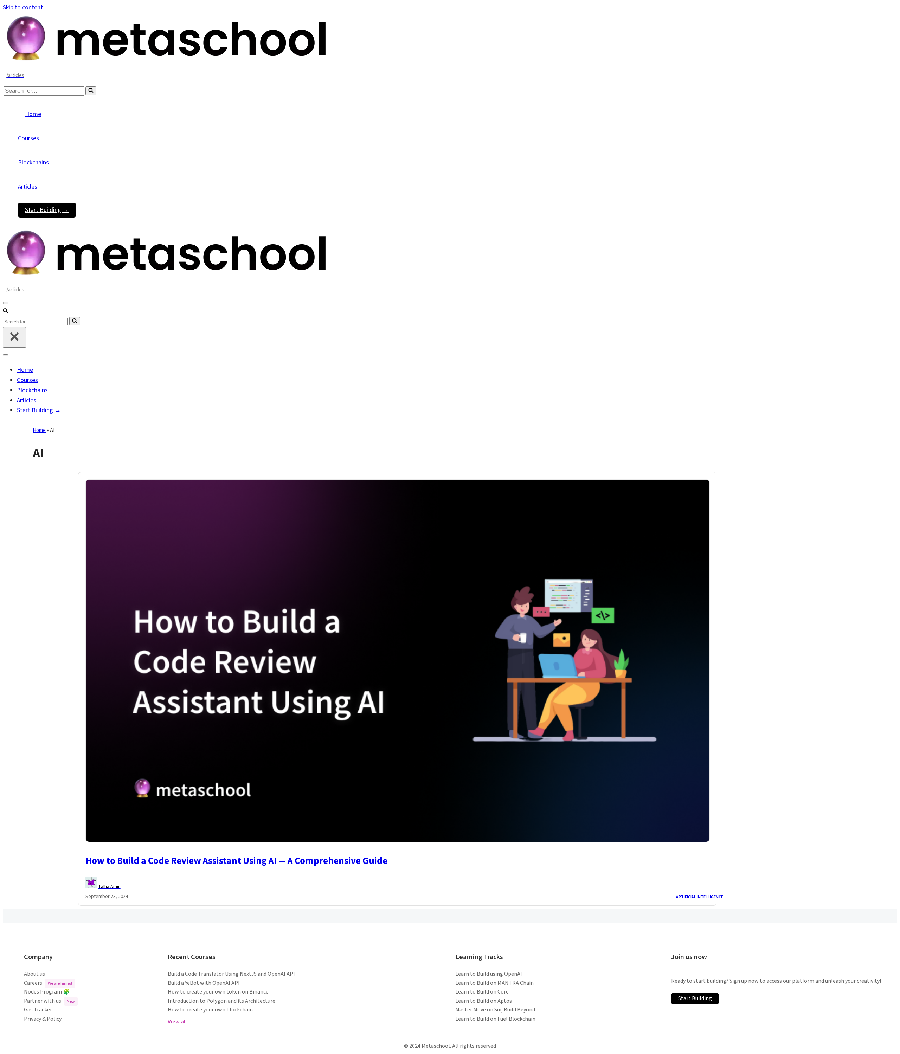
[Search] (90, 90)
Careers (48, 983)
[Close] (14, 337)
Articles (27, 186)
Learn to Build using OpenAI (488, 974)
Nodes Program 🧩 (47, 992)
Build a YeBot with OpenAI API (204, 983)
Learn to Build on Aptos (483, 1001)
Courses (28, 138)
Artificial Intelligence (699, 897)
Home (33, 114)
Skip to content (23, 7)
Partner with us (49, 1001)
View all (177, 1022)
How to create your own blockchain (210, 1010)
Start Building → (47, 210)
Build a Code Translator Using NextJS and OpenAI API (231, 974)
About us (34, 974)
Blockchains (33, 162)
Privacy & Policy (43, 1019)
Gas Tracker (38, 1010)
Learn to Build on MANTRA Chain (494, 983)
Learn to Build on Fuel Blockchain (495, 1019)
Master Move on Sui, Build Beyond (495, 1010)
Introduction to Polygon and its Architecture (221, 1001)
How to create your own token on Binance (218, 992)
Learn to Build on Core (482, 992)
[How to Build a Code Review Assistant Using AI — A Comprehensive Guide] (397, 840)
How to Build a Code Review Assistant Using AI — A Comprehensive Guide (236, 861)
